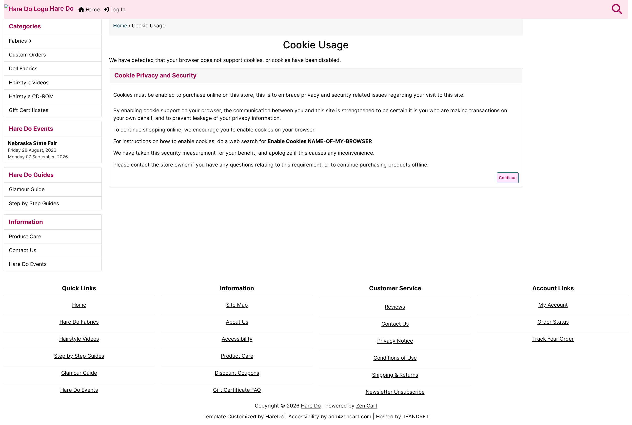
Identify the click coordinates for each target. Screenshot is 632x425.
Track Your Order (553, 339)
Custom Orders (27, 55)
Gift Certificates (28, 110)
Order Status (553, 322)
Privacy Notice (395, 341)
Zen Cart (366, 406)
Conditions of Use (395, 358)
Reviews (395, 307)
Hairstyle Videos (29, 82)
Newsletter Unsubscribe (395, 392)
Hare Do (61, 8)
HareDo (274, 416)
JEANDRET (416, 416)
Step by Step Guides (34, 203)
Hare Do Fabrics (79, 322)
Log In (117, 9)
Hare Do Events (28, 264)
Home (92, 9)
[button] (617, 9)
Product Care (25, 236)
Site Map (237, 305)
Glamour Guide (27, 189)
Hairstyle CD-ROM (31, 96)
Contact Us (22, 250)
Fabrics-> (20, 41)
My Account (553, 305)
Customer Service (395, 288)
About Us (237, 322)
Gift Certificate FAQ (237, 390)
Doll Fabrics (23, 68)
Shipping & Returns (395, 375)
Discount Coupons (237, 373)
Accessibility (237, 339)
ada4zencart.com (349, 416)
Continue (507, 177)
